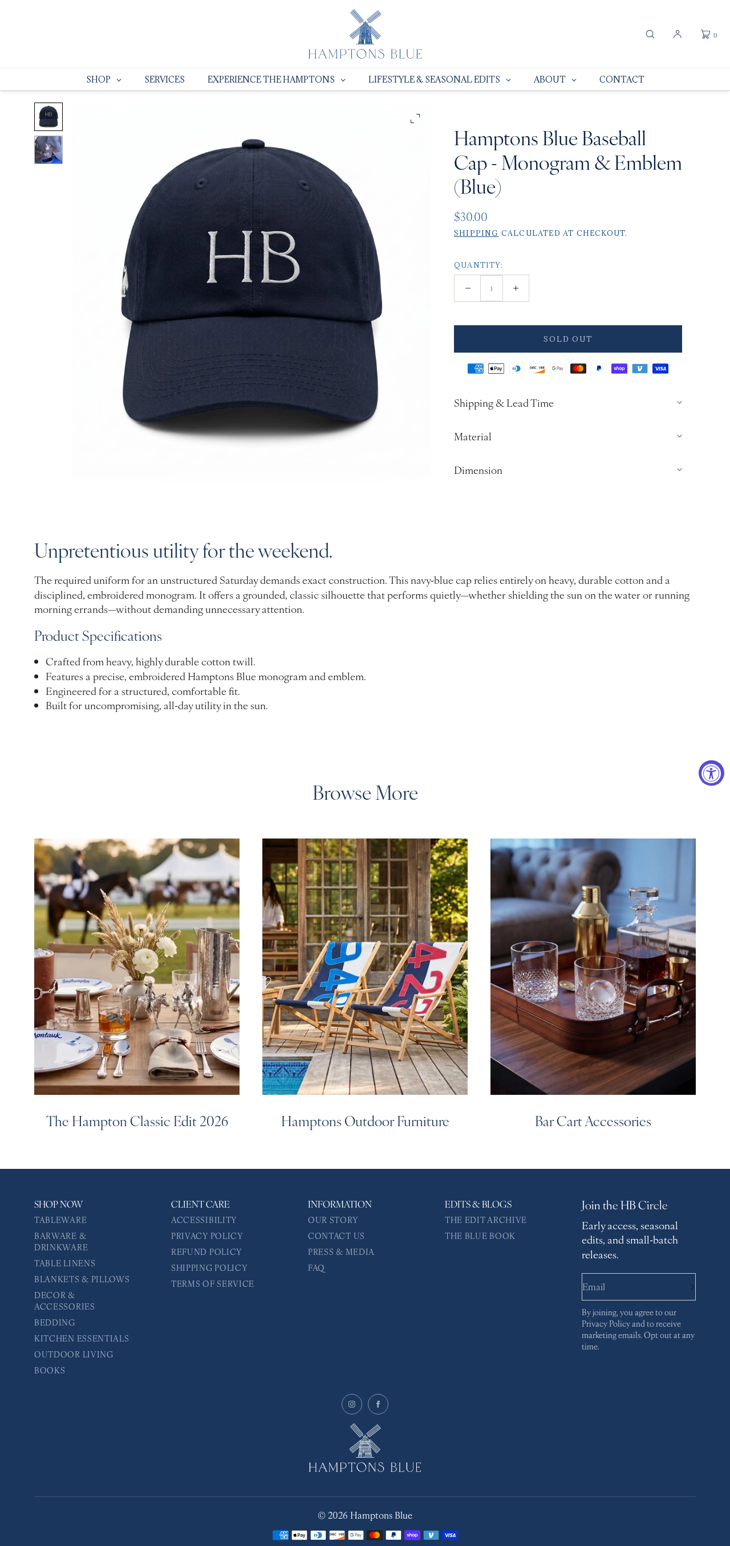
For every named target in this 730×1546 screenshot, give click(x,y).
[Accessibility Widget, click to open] (711, 773)
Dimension (478, 470)
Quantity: (478, 265)
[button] (650, 34)
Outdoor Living (73, 1354)
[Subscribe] (681, 1286)
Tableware (60, 1219)
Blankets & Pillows (82, 1279)
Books (50, 1370)
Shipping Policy (209, 1267)
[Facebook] (378, 1404)
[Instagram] (351, 1404)
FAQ (316, 1267)
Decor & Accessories (64, 1300)
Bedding (54, 1322)
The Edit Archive (486, 1219)
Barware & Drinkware (61, 1241)
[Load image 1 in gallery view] (48, 117)
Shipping (476, 233)
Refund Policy (206, 1251)
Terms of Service (212, 1283)
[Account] (677, 34)
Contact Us (336, 1235)
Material (473, 436)
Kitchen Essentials (81, 1338)
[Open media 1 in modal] (251, 292)
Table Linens (64, 1263)
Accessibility (204, 1219)
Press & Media (341, 1251)
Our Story (333, 1219)
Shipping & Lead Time (504, 402)
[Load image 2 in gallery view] (48, 150)
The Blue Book (480, 1235)
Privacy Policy (207, 1235)
